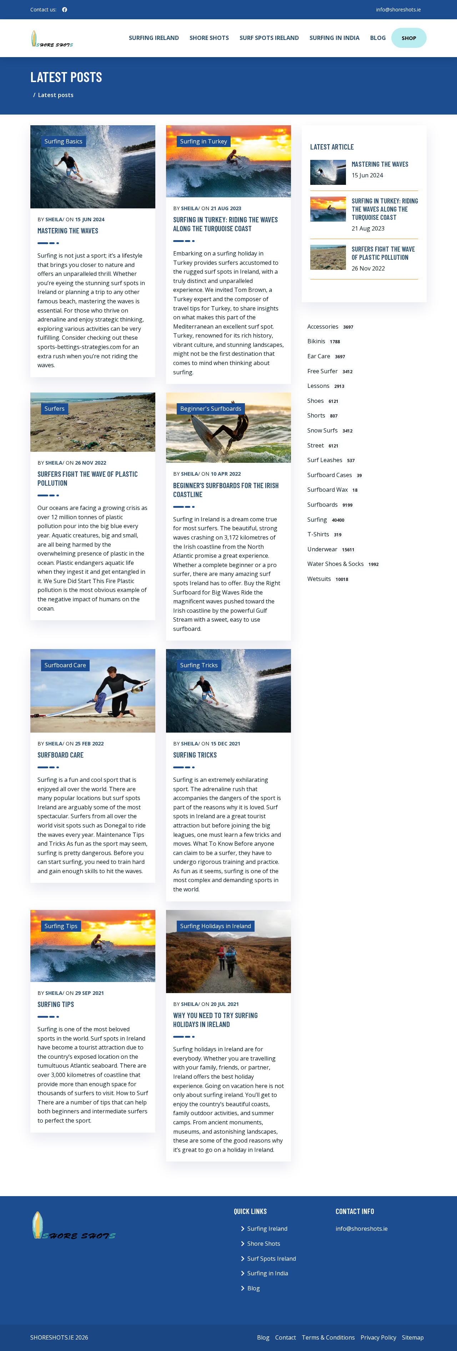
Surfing (325, 519)
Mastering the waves (67, 230)
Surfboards (329, 504)
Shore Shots (209, 38)
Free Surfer (329, 371)
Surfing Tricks (195, 754)
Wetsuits (327, 579)
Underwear (331, 549)
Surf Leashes (331, 460)
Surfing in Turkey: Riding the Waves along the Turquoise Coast (225, 224)
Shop (409, 37)
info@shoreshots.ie (398, 9)
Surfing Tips (55, 1004)
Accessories (330, 326)
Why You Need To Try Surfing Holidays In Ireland (215, 1019)
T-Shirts (324, 534)
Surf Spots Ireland (269, 38)
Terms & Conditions (328, 1337)
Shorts (322, 415)
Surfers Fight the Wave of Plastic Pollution (87, 478)
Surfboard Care (60, 754)
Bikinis (323, 341)
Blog (378, 38)
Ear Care (326, 356)
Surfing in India (335, 38)
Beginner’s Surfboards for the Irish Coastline (226, 490)
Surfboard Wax (332, 490)
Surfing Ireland (154, 38)
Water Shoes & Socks (342, 564)
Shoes (322, 401)
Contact (285, 1337)
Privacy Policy (378, 1337)
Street (322, 445)
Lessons (325, 386)
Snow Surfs (329, 430)
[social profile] (64, 9)
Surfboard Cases (334, 475)
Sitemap (413, 1337)
